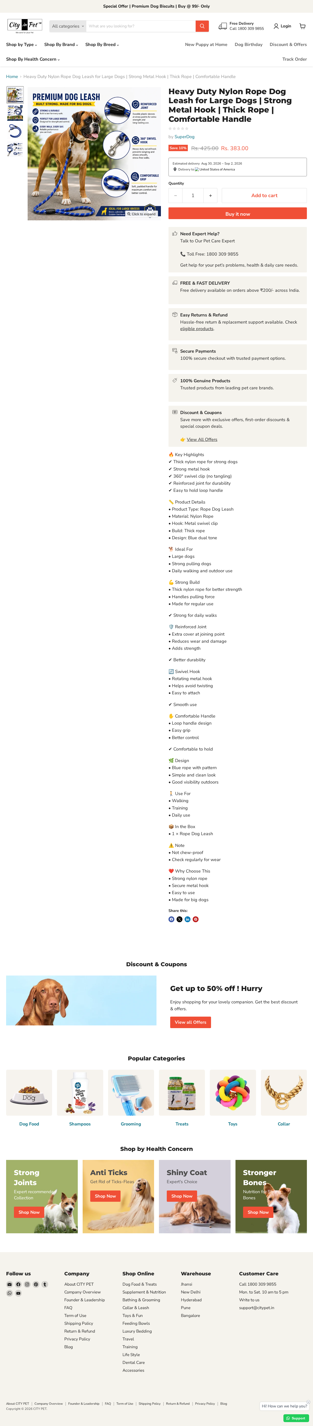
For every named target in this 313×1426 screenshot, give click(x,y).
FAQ (68, 1308)
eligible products (196, 329)
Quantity (176, 183)
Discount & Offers (288, 44)
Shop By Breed (101, 44)
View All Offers (202, 439)
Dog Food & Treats (140, 1284)
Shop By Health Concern (32, 59)
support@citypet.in (256, 1308)
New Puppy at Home (206, 44)
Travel (128, 1339)
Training (130, 1347)
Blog (68, 1347)
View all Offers (190, 1022)
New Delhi (191, 1292)
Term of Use (75, 1315)
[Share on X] (179, 919)
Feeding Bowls (136, 1323)
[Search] (202, 26)
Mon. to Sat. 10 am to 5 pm (263, 1292)
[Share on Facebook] (171, 919)
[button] (283, 26)
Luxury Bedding (137, 1331)
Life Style (131, 1355)
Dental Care (134, 1362)
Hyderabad (191, 1300)
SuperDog (185, 137)
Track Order (294, 59)
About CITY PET (79, 1284)
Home (12, 76)
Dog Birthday (248, 44)
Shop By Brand (60, 44)
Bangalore (190, 1315)
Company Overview (82, 1292)
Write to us (249, 1300)
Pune (185, 1308)
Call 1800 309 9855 (257, 1284)
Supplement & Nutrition (144, 1292)
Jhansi (186, 1284)
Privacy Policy (77, 1339)
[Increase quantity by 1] (210, 195)
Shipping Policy (78, 1323)
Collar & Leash (136, 1308)
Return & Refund (79, 1331)
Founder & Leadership (84, 1300)
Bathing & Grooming (141, 1300)
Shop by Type (20, 44)
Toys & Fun (133, 1315)
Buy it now (237, 214)
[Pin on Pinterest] (196, 919)
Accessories (133, 1370)
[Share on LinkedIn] (187, 919)
